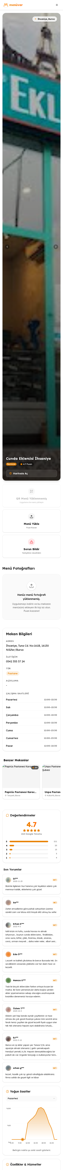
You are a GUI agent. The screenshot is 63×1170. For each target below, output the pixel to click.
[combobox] (31, 1098)
